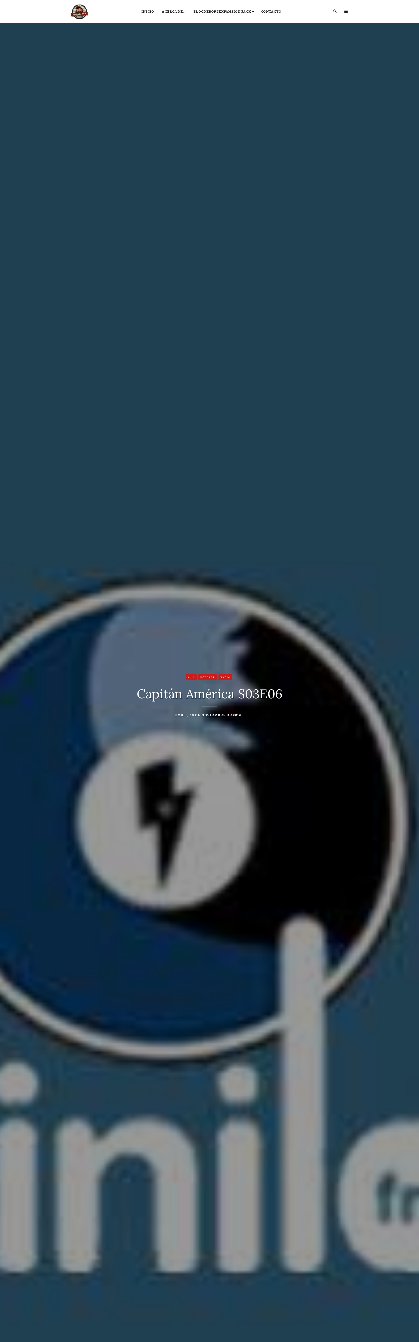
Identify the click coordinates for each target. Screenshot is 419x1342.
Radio (225, 677)
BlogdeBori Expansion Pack (222, 11)
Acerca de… (173, 11)
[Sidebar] (346, 11)
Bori (180, 714)
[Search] (335, 11)
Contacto (271, 11)
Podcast (207, 677)
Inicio (147, 11)
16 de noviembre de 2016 (216, 714)
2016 (191, 677)
